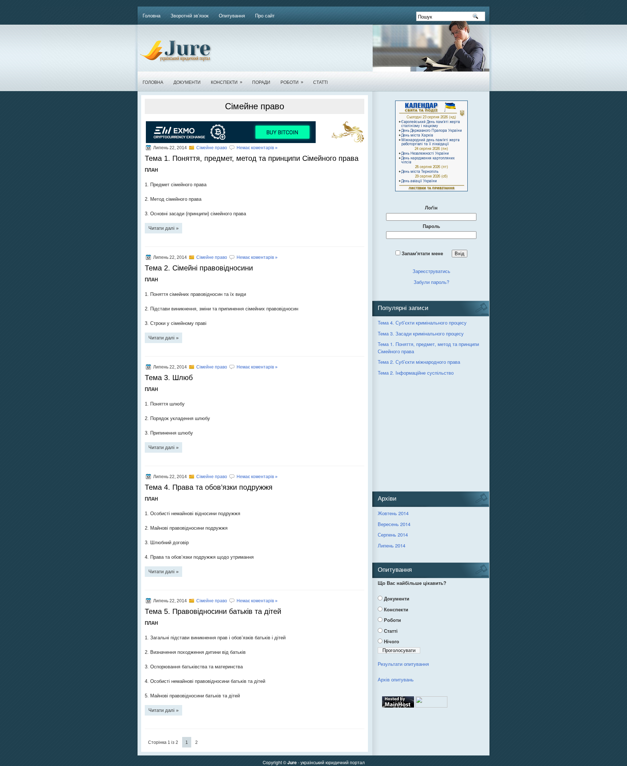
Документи (187, 82)
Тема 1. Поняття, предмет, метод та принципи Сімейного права (251, 158)
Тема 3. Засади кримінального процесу (421, 333)
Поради (261, 82)
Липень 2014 (391, 545)
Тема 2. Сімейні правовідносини (199, 268)
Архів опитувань (396, 679)
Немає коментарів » (257, 147)
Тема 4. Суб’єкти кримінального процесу (422, 322)
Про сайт (265, 16)
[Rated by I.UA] (431, 705)
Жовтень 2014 (393, 513)
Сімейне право (211, 147)
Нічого (391, 641)
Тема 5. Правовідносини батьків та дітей (213, 611)
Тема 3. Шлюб (169, 378)
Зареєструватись (431, 271)
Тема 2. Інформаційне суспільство (416, 372)
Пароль (431, 226)
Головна (151, 16)
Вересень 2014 (394, 524)
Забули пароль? (431, 281)
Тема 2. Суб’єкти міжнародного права (419, 361)
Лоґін (431, 207)
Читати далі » (163, 228)
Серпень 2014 (393, 534)
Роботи (291, 82)
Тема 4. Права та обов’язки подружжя (208, 487)
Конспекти (226, 82)
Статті (320, 82)
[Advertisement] (432, 434)
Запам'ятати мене (425, 253)
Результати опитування (403, 663)
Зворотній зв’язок (190, 16)
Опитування (232, 16)
